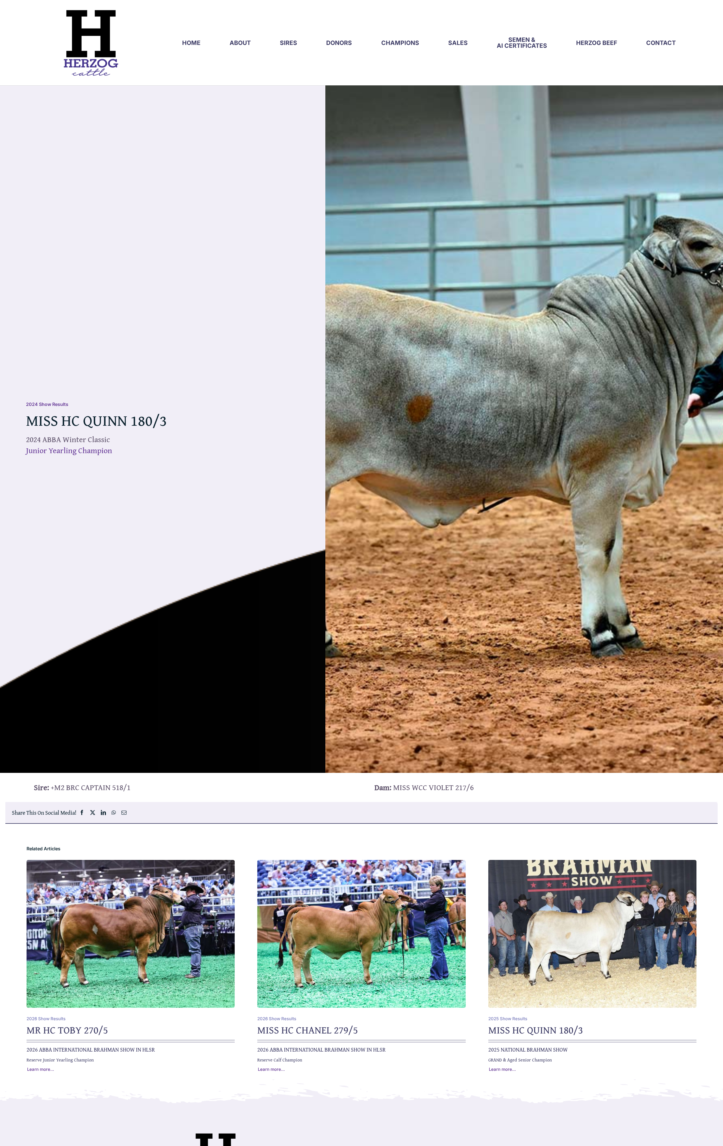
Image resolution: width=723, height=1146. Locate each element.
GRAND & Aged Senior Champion (520, 1059)
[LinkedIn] (103, 812)
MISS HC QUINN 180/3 (535, 1029)
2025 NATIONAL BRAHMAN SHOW (528, 1049)
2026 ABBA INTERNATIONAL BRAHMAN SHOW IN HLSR (91, 1049)
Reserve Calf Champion (279, 1059)
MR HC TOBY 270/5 (67, 1029)
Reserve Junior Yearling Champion (60, 1059)
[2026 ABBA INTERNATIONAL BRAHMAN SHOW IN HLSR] (131, 864)
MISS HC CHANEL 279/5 (307, 1029)
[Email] (124, 812)
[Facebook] (82, 812)
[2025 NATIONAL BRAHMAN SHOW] (592, 864)
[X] (92, 812)
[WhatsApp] (114, 812)
